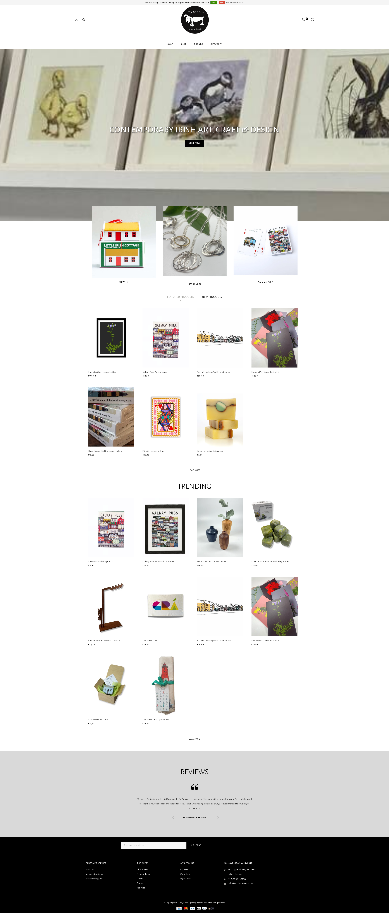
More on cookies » (235, 3)
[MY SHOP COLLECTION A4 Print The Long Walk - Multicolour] (220, 338)
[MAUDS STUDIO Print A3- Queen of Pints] (166, 417)
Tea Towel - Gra (150, 641)
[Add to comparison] (104, 381)
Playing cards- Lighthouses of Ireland (105, 451)
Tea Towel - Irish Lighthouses (156, 720)
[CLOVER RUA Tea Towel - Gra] (166, 606)
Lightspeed (220, 903)
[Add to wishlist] (97, 381)
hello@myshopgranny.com (240, 883)
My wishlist (185, 879)
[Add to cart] (90, 381)
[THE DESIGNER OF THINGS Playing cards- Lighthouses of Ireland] (111, 417)
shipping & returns (94, 874)
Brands (198, 44)
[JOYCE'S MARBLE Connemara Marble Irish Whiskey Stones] (274, 527)
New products (143, 874)
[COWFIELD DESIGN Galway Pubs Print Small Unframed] (166, 527)
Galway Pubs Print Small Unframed (158, 562)
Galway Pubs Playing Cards (155, 372)
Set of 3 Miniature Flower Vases (211, 562)
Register (184, 870)
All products (142, 870)
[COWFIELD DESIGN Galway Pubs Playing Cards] (166, 338)
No (221, 3)
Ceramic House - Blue (98, 720)
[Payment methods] (178, 908)
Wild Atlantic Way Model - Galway (104, 641)
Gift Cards (216, 44)
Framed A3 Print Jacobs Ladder (102, 372)
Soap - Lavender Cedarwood (210, 451)
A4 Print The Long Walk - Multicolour (214, 372)
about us (90, 870)
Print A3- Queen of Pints (154, 451)
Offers (140, 879)
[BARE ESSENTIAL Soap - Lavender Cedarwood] (220, 417)
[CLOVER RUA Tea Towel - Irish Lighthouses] (166, 685)
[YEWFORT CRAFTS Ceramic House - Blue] (111, 685)
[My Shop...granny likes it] (194, 20)
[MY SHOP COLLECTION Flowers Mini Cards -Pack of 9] (274, 338)
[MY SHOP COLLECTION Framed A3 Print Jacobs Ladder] (111, 338)
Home (170, 44)
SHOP (184, 44)
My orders (185, 874)
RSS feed (141, 888)
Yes (214, 3)
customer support (94, 879)
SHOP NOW (194, 143)
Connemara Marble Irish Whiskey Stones (270, 562)
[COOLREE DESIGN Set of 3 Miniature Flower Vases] (220, 527)
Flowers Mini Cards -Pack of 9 (265, 372)
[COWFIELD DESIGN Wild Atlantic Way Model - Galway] (111, 606)
